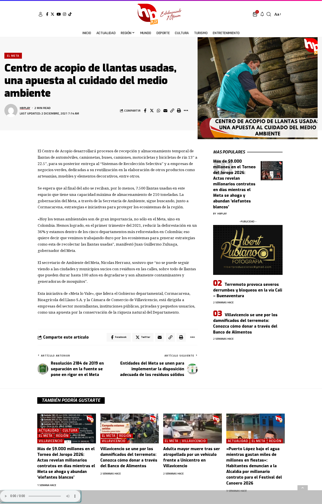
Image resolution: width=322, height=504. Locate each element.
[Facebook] (47, 14)
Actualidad (49, 430)
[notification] (262, 14)
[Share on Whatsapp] (159, 110)
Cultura (70, 430)
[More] (186, 110)
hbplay (25, 107)
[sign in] (40, 14)
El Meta (13, 55)
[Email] (165, 110)
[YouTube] (58, 14)
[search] (269, 14)
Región (62, 436)
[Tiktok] (70, 14)
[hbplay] (161, 14)
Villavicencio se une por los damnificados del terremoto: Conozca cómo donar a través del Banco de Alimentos (245, 323)
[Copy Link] (172, 110)
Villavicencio (51, 441)
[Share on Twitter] (152, 110)
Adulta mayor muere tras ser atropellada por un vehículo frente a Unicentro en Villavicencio (191, 457)
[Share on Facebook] (145, 110)
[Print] (179, 110)
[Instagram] (64, 14)
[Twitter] (52, 14)
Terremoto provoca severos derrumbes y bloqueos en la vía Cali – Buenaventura (247, 290)
